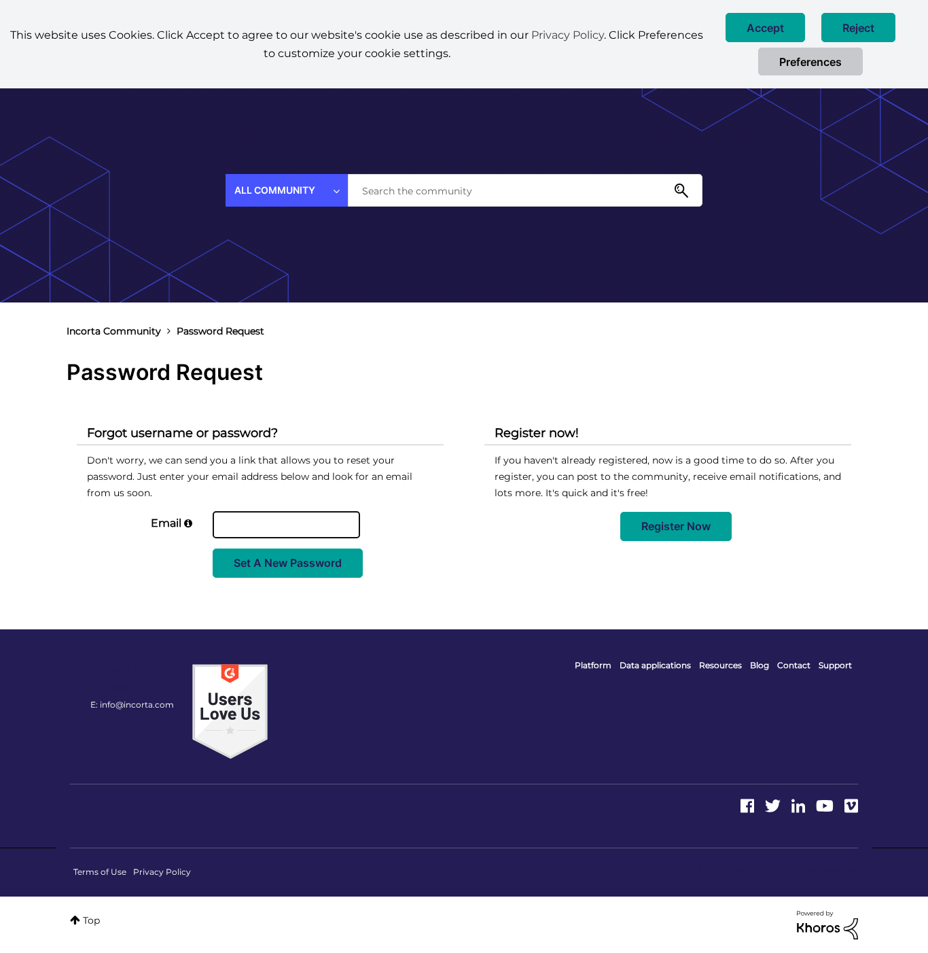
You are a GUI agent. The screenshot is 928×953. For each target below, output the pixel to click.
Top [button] (91, 920)
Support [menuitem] (835, 665)
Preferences (810, 62)
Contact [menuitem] (793, 665)
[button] (765, 27)
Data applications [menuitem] (655, 665)
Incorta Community (114, 331)
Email (166, 523)
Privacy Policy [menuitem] (162, 872)
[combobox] (525, 190)
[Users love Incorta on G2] (230, 711)
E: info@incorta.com (132, 704)
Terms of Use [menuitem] (99, 872)
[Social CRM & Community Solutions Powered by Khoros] (827, 924)
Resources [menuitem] (720, 665)
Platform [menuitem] (593, 665)
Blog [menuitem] (759, 665)
